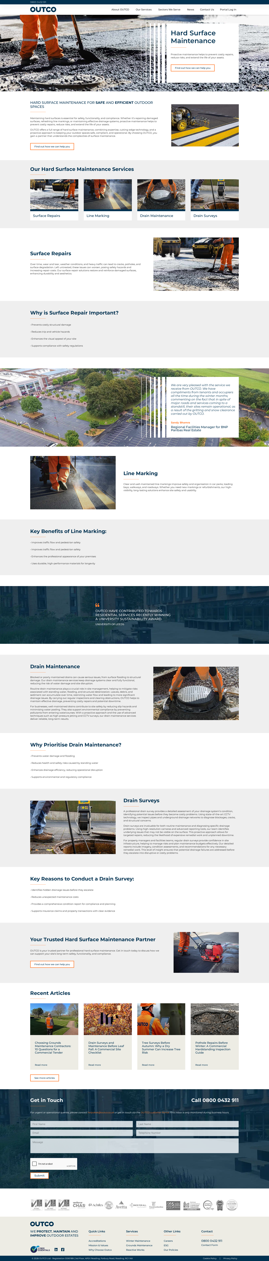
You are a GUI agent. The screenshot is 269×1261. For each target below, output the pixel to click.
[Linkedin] (56, 1249)
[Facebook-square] (62, 1249)
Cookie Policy (210, 1258)
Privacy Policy (230, 1258)
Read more (41, 1065)
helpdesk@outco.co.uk (101, 1112)
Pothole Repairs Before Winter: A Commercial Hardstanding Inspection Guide (212, 1047)
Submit (39, 1175)
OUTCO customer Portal (155, 1112)
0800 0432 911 (38, 2)
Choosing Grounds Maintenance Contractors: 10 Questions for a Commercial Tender (53, 1047)
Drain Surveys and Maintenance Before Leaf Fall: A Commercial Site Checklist (106, 1047)
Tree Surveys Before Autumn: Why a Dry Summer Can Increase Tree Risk (161, 1047)
